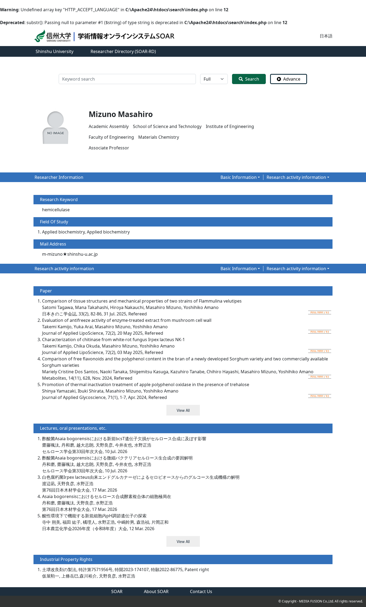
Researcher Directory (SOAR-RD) (123, 51)
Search (252, 79)
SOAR (116, 591)
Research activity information (296, 177)
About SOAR (156, 591)
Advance (291, 79)
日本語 (326, 36)
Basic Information (239, 177)
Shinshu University (54, 51)
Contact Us (201, 591)
